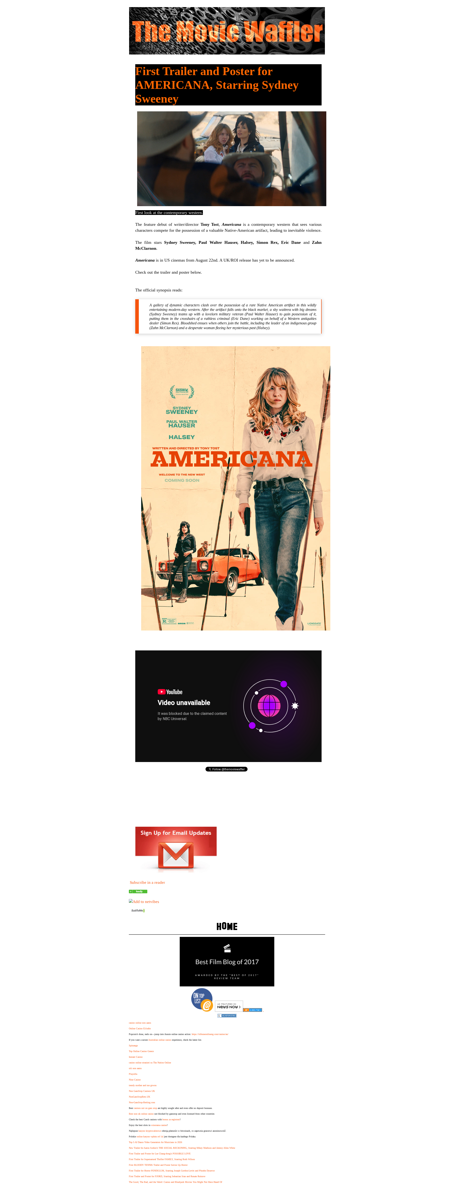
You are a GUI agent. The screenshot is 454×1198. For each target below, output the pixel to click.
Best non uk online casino (141, 1113)
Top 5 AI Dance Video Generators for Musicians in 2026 (155, 1142)
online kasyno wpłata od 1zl (150, 1136)
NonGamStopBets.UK (139, 1096)
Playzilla (133, 1074)
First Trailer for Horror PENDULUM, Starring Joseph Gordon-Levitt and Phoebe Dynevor (172, 1170)
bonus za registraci (171, 1119)
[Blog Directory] (252, 1010)
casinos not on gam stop (145, 1108)
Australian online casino (159, 1040)
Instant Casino (136, 1057)
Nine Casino (135, 1079)
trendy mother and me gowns (143, 1085)
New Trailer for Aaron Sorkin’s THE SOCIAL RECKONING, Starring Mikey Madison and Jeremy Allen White (182, 1148)
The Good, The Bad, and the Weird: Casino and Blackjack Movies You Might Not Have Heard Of (175, 1182)
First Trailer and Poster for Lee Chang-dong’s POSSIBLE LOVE (160, 1153)
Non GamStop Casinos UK (142, 1091)
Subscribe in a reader (147, 882)
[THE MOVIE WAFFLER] (138, 892)
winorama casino (159, 1125)
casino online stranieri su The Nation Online (150, 1062)
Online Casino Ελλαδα (140, 1028)
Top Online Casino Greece (141, 1051)
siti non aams (135, 1068)
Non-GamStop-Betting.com (142, 1102)
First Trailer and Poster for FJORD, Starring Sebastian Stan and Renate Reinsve (167, 1176)
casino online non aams (140, 1022)
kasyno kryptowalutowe (150, 1131)
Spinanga (133, 1045)
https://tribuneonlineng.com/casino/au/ (210, 1034)
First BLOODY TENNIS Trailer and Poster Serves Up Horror (158, 1165)
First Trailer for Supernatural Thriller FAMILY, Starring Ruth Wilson (162, 1159)
